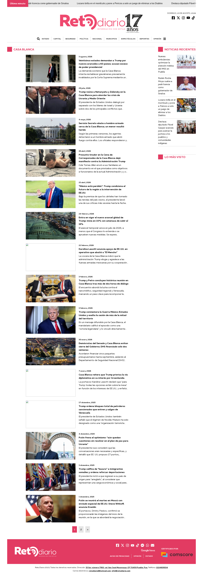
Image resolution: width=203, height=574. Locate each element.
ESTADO (45, 39)
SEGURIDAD (70, 39)
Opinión (157, 39)
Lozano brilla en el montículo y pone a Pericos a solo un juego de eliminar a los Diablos (102, 3)
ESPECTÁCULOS (128, 39)
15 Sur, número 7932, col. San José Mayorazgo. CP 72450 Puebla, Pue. (117, 567)
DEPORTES (144, 39)
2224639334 (162, 567)
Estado (149, 556)
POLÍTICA (84, 39)
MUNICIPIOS (111, 39)
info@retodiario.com (121, 571)
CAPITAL (57, 39)
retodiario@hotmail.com (100, 571)
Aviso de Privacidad (119, 556)
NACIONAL (97, 39)
